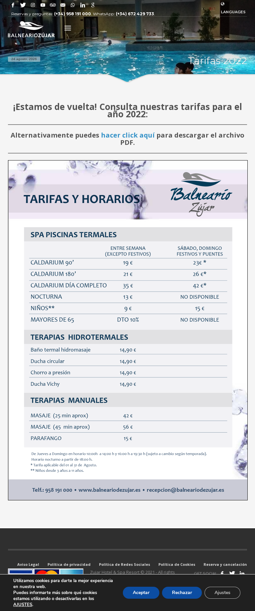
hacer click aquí (128, 135)
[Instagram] (33, 5)
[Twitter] (23, 5)
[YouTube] (43, 5)
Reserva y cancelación (225, 564)
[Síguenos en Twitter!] (232, 573)
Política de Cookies (176, 564)
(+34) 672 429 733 (135, 13)
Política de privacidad (69, 564)
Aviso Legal (28, 564)
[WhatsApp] (73, 5)
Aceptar (141, 592)
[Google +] (93, 5)
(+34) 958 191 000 (72, 13)
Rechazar (182, 592)
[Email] (63, 5)
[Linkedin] (83, 5)
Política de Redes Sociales (124, 564)
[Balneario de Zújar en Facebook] (222, 573)
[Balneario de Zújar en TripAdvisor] (53, 5)
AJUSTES (22, 605)
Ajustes (222, 592)
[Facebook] (13, 5)
